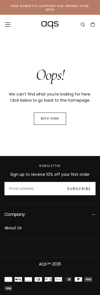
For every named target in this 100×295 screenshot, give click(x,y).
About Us (13, 228)
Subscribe (79, 188)
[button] (7, 24)
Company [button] (14, 214)
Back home (50, 118)
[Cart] (93, 25)
